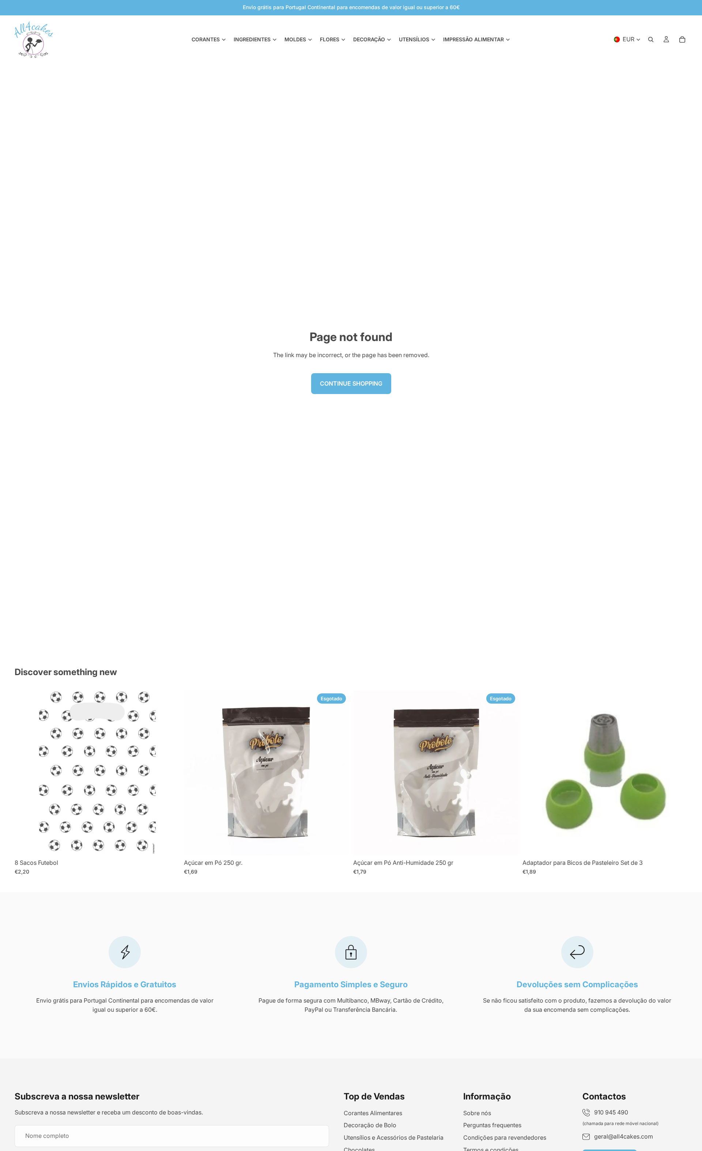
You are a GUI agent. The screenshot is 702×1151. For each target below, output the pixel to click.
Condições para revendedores (504, 1137)
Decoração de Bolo (370, 1125)
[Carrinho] (682, 39)
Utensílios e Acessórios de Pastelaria (394, 1137)
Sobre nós (477, 1113)
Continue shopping (351, 383)
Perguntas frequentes (492, 1125)
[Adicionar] (168, 844)
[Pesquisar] (651, 39)
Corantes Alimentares (373, 1113)
